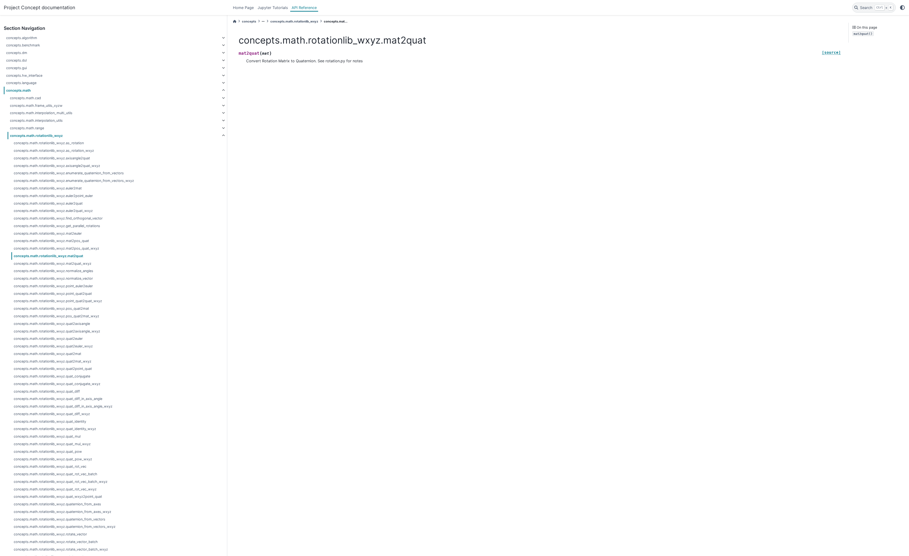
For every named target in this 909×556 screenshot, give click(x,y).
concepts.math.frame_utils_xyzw (36, 105)
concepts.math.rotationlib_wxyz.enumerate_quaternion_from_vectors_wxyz (74, 181)
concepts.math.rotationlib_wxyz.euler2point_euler (53, 196)
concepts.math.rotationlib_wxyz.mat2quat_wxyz (52, 263)
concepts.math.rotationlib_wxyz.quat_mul (47, 436)
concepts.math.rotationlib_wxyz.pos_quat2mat (51, 308)
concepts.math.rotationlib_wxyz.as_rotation (49, 143)
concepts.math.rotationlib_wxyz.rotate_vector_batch (56, 542)
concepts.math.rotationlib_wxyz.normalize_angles (53, 271)
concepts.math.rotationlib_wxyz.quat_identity (50, 421)
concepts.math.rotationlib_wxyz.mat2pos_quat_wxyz (56, 248)
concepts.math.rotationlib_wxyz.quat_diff (47, 391)
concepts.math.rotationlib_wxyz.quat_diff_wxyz (52, 414)
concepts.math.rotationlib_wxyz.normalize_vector (53, 278)
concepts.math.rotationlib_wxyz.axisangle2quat (52, 158)
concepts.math (18, 90)
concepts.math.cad (25, 98)
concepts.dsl (16, 60)
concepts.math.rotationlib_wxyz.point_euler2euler (53, 286)
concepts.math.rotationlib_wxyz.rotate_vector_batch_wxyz (61, 549)
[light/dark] (902, 8)
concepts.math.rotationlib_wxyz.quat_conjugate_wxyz (57, 384)
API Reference (304, 7)
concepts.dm (16, 53)
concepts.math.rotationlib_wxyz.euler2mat (48, 188)
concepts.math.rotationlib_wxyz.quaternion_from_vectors (59, 519)
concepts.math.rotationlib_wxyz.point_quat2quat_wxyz (58, 301)
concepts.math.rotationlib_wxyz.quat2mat (47, 354)
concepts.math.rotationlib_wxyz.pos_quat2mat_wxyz (56, 316)
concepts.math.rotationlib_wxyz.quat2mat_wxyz (52, 361)
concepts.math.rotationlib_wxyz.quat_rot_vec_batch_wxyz (60, 482)
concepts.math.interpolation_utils (36, 120)
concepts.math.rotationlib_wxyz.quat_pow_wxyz (53, 459)
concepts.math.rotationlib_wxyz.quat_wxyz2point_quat (58, 496)
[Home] (234, 21)
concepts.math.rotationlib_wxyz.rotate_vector (50, 534)
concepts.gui (16, 68)
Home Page (243, 7)
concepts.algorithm (21, 38)
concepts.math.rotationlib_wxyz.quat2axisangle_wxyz (57, 331)
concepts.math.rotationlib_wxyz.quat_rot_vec (50, 466)
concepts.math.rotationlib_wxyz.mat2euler (48, 233)
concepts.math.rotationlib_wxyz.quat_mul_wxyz (52, 444)
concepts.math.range (27, 128)
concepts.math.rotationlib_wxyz (36, 136)
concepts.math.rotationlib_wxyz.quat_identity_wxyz (55, 429)
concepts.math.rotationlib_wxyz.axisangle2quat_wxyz (57, 166)
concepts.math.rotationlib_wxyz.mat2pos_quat (51, 241)
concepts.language (21, 83)
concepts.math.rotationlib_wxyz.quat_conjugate (52, 376)
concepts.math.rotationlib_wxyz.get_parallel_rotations (57, 226)
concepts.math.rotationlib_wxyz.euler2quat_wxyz (53, 211)
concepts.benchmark (23, 45)
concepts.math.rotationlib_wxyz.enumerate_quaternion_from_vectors (69, 173)
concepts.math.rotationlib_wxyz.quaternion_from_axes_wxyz (62, 512)
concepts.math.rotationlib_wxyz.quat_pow (48, 451)
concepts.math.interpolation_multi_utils (41, 113)
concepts (249, 21)
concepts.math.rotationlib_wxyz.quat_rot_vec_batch (55, 474)
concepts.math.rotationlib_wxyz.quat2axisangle (52, 324)
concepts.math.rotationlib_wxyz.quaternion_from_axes (57, 504)
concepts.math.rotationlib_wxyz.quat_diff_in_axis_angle (58, 399)
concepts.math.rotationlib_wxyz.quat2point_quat (53, 369)
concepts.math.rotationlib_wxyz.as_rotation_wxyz (54, 150)
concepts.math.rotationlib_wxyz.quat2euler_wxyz (53, 346)
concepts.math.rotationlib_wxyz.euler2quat (48, 203)
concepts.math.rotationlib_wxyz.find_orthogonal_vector (58, 218)
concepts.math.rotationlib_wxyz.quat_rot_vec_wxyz (55, 489)
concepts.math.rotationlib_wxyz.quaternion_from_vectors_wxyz (65, 527)
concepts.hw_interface (24, 75)
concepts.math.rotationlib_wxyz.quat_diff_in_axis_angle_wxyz (63, 406)
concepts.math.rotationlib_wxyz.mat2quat (48, 256)
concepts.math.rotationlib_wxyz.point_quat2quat (53, 293)
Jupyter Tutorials (273, 7)
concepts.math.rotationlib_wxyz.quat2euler (48, 338)
